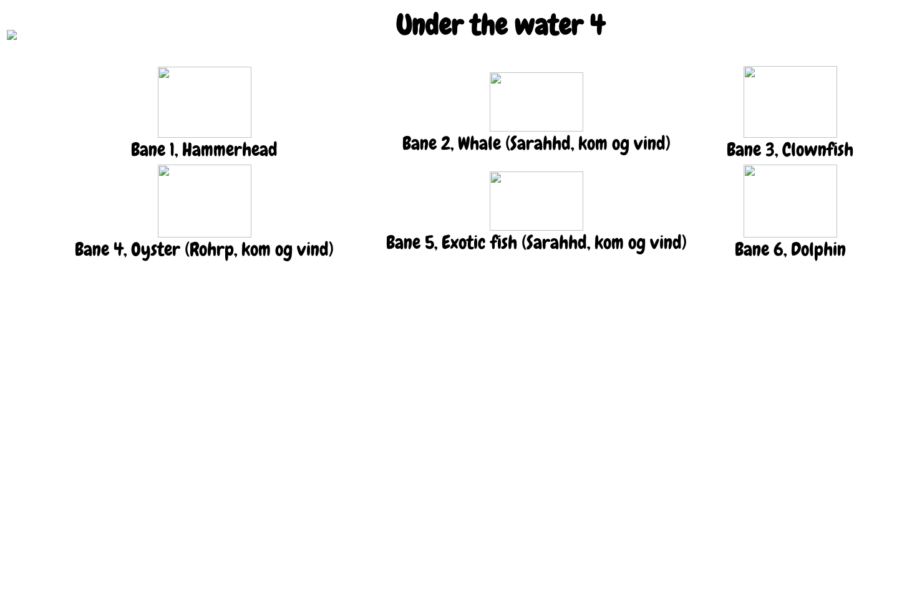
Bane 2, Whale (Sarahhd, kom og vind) (536, 143)
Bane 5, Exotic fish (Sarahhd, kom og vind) (536, 242)
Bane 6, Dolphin (790, 249)
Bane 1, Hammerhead (204, 149)
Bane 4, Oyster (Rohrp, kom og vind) (204, 249)
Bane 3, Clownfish (790, 149)
